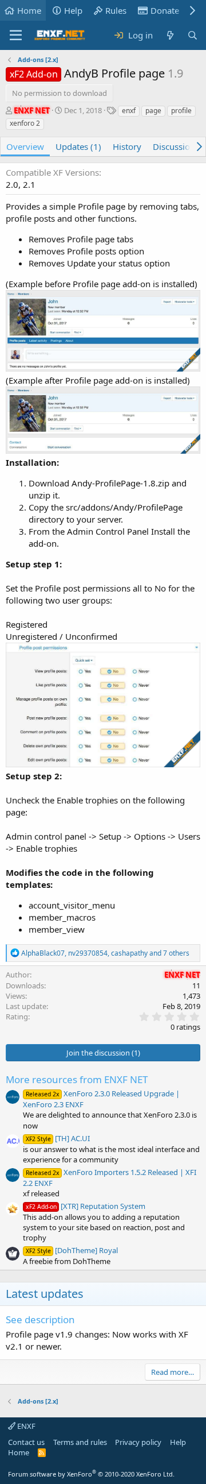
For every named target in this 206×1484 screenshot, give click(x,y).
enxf (129, 110)
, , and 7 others (105, 953)
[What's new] (170, 35)
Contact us (26, 1442)
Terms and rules (80, 1442)
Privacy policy (138, 1442)
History (127, 146)
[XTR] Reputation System (85, 1206)
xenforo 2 (25, 123)
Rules (115, 10)
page (153, 110)
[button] (15, 35)
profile (181, 110)
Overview (25, 146)
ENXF (25, 1426)
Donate (164, 10)
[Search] (192, 35)
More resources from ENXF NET (77, 1079)
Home (29, 10)
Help (73, 10)
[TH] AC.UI (58, 1138)
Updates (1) (78, 146)
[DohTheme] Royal (72, 1250)
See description (40, 1319)
